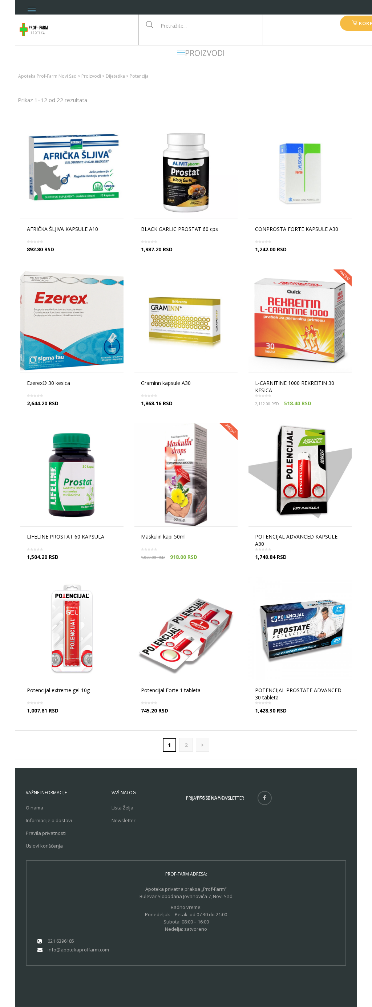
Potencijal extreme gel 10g (58, 690)
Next (203, 745)
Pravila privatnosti (46, 833)
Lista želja (122, 807)
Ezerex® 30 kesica (48, 382)
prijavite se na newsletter (215, 798)
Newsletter (124, 820)
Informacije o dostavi (49, 820)
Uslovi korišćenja (44, 845)
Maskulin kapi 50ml (163, 536)
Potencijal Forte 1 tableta (171, 690)
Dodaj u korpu (302, 255)
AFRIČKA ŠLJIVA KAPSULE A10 (62, 229)
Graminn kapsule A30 (166, 382)
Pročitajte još (74, 255)
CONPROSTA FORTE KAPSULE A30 (296, 229)
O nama (34, 807)
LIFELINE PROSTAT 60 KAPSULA (65, 536)
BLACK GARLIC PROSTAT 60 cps (179, 229)
